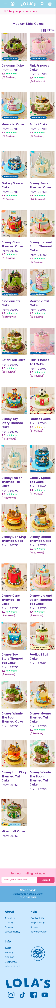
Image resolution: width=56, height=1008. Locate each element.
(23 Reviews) (8, 199)
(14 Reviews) (8, 439)
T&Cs (8, 948)
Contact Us (37, 918)
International (12, 966)
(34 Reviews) (37, 81)
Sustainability (12, 931)
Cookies (9, 957)
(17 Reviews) (8, 497)
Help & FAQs (37, 922)
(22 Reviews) (37, 376)
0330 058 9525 (28, 897)
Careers (9, 927)
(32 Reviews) (37, 136)
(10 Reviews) (37, 552)
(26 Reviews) (9, 258)
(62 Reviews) (9, 136)
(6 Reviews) (36, 430)
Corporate (11, 961)
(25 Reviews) (37, 317)
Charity (9, 922)
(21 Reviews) (8, 317)
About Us (10, 918)
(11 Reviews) (36, 493)
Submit (46, 879)
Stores (34, 927)
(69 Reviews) (9, 77)
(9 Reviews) (8, 615)
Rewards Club (38, 931)
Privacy (9, 952)
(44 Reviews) (37, 199)
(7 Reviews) (36, 615)
